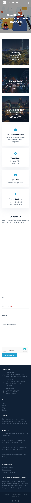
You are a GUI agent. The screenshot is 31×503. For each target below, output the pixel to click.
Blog (3, 408)
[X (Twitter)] (18, 501)
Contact (4, 410)
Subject (4, 315)
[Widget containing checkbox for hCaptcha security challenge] (15, 350)
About (4, 405)
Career (4, 403)
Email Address (7, 307)
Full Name (5, 298)
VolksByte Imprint (7, 467)
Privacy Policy (6, 470)
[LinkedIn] (12, 501)
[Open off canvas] (28, 3)
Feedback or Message (9, 324)
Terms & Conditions (8, 472)
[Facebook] (15, 501)
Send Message (9, 355)
